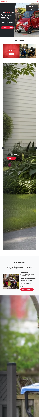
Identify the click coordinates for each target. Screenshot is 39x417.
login (34, 1)
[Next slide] (35, 148)
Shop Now (11, 158)
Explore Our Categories (27, 289)
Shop (11, 54)
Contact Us (23, 0)
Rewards (16, 0)
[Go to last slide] (3, 148)
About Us (19, 0)
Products (8, 0)
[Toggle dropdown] (11, 2)
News (31, 0)
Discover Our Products (7, 27)
